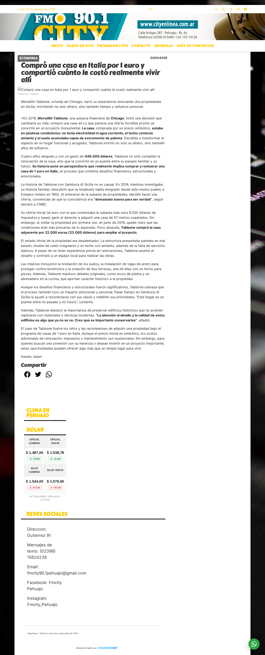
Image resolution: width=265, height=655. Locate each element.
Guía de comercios (195, 45)
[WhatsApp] (223, 9)
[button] (216, 9)
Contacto (141, 45)
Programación (112, 45)
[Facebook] (230, 9)
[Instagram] (238, 9)
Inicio (57, 45)
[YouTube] (245, 9)
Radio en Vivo (80, 45)
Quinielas (163, 45)
